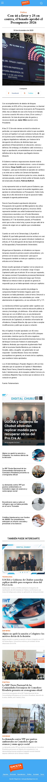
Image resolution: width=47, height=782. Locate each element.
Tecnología (7, 577)
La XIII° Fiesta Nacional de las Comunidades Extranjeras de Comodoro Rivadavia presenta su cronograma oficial (15, 471)
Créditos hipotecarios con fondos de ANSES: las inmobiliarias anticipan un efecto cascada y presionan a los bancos (16, 520)
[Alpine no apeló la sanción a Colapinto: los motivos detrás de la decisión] (38, 455)
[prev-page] (36, 398)
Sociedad (6, 736)
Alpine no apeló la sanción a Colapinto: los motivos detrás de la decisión (15, 455)
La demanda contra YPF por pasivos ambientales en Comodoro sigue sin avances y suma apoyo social (14, 488)
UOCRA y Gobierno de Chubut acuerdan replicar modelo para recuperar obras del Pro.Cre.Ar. (21, 430)
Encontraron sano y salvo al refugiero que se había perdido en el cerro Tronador (15, 504)
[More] (38, 93)
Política (23, 12)
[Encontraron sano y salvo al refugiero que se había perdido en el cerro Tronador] (38, 504)
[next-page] (40, 398)
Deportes (6, 630)
